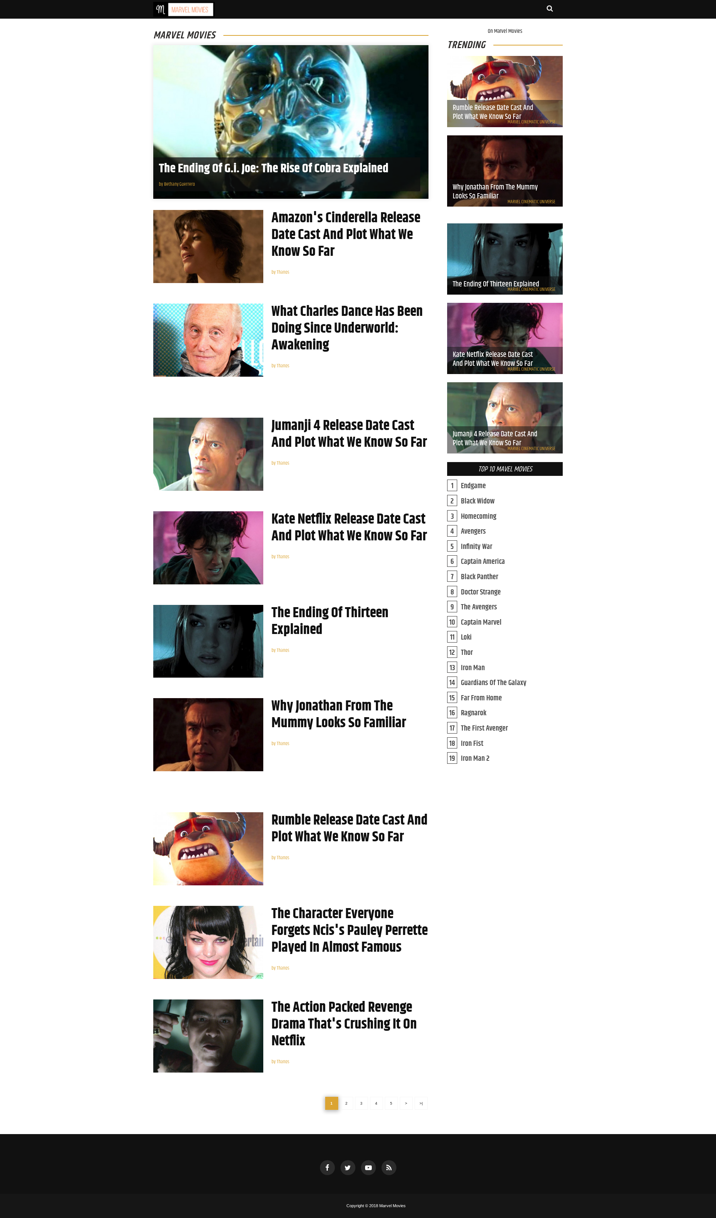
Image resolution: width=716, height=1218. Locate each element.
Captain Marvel (481, 623)
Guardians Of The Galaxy (494, 683)
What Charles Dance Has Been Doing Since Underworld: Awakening (347, 329)
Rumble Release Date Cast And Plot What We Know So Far (349, 829)
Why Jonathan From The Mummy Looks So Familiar (338, 715)
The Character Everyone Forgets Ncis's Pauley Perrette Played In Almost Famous (349, 931)
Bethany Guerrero (179, 184)
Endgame (473, 486)
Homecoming (478, 517)
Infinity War (476, 547)
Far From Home (481, 698)
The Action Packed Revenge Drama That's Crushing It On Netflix (344, 1024)
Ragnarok (473, 713)
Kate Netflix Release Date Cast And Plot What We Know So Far (349, 528)
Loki (466, 638)
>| (421, 1103)
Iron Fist (472, 744)
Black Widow (477, 501)
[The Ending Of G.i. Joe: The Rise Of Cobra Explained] (290, 122)
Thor (467, 653)
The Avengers (479, 607)
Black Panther (479, 577)
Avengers (473, 532)
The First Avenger (484, 729)
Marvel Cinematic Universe (531, 122)
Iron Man (473, 668)
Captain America (483, 562)
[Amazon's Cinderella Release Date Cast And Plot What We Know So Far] (208, 246)
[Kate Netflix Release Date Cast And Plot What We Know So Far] (208, 547)
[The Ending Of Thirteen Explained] (208, 641)
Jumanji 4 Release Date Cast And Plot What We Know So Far (349, 434)
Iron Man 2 (475, 759)
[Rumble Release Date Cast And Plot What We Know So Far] (208, 848)
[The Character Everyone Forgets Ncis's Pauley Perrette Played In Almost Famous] (208, 942)
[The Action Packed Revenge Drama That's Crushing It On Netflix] (208, 1036)
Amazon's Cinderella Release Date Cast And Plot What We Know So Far (345, 235)
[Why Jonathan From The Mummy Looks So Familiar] (208, 734)
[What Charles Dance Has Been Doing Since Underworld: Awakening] (208, 340)
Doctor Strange (481, 592)
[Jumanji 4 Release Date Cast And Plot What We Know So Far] (208, 454)
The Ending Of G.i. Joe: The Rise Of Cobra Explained (274, 168)
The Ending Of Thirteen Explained (330, 621)
